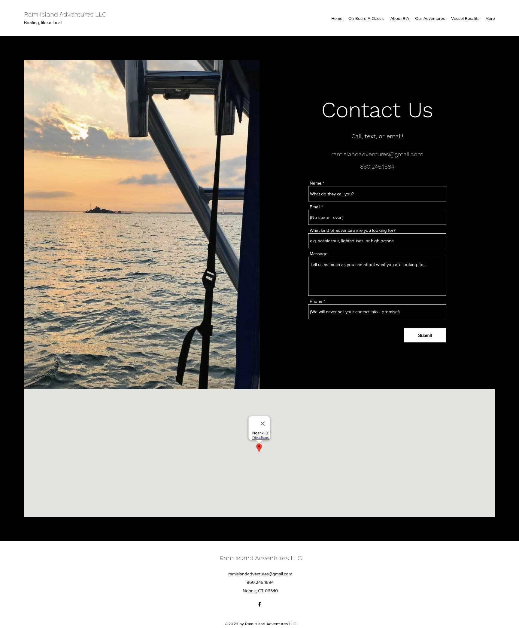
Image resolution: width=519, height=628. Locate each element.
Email (315, 206)
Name (315, 183)
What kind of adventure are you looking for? (353, 230)
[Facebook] (259, 604)
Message (318, 253)
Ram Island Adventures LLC (65, 14)
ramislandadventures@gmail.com (377, 154)
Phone (316, 301)
